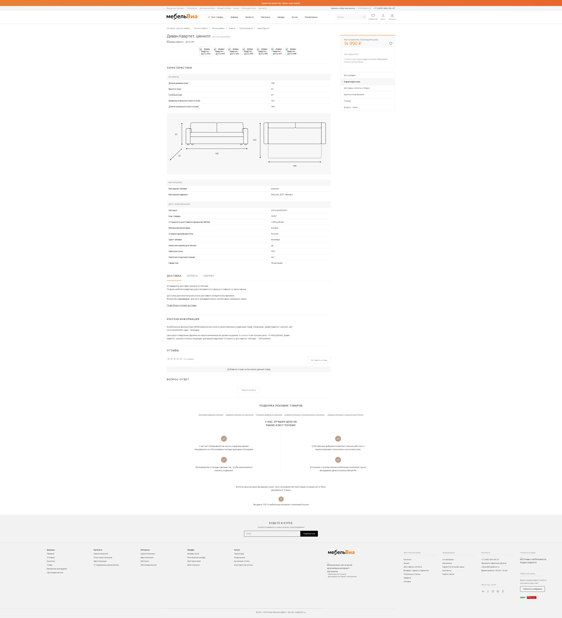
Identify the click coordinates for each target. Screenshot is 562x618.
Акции (236, 8)
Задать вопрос (248, 390)
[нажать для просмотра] (205, 51)
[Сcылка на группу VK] (483, 591)
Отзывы (347, 101)
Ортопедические (55, 572)
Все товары (217, 17)
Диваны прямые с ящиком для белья (345, 414)
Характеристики (352, 81)
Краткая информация (354, 94)
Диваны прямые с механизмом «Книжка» (305, 414)
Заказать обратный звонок (343, 8)
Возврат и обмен (224, 8)
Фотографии (350, 75)
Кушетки (51, 561)
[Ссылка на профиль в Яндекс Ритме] (502, 591)
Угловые (51, 557)
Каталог (407, 559)
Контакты (262, 8)
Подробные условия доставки (182, 305)
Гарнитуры (239, 553)
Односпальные (101, 553)
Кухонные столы (242, 561)
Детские (144, 561)
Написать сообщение (532, 589)
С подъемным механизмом (106, 565)
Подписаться (309, 533)
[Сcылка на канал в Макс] (493, 591)
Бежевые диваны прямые (211, 414)
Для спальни (193, 565)
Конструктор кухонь (243, 565)
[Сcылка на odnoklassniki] (488, 591)
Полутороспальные (103, 557)
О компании (192, 8)
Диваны (234, 17)
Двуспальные (100, 561)
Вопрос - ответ (351, 107)
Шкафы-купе (193, 553)
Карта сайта (448, 574)
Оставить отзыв (319, 360)
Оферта (407, 577)
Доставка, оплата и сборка (357, 88)
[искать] (364, 17)
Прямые (50, 553)
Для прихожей (194, 561)
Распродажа (311, 17)
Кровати (249, 17)
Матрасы (265, 17)
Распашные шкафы (196, 557)
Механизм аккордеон (57, 568)
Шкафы (281, 17)
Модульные (239, 557)
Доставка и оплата (207, 8)
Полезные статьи (248, 8)
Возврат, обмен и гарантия (416, 570)
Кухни (295, 17)
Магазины (447, 563)
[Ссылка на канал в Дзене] (498, 591)
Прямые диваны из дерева (269, 414)
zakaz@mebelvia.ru (490, 566)
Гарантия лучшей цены (453, 566)
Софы (49, 565)
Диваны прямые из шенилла (239, 414)
